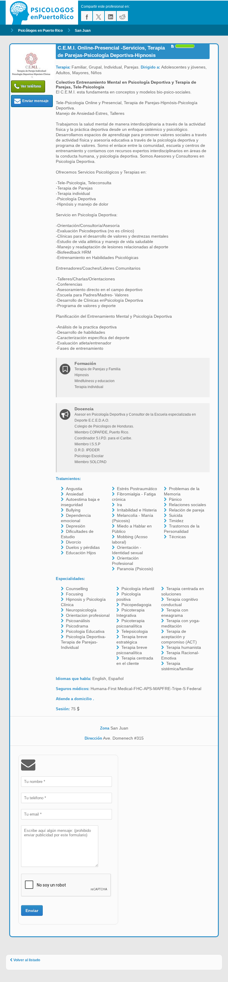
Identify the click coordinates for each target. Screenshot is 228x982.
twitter (98, 16)
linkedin (110, 16)
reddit (122, 16)
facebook (86, 16)
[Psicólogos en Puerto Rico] (43, 13)
